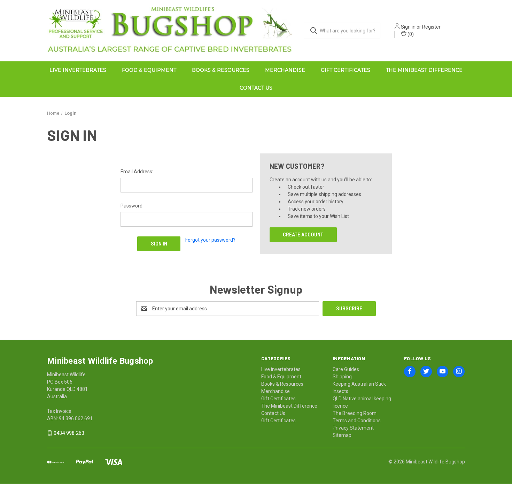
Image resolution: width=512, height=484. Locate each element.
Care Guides (346, 369)
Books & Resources (220, 70)
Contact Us (256, 88)
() (410, 34)
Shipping (342, 376)
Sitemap (342, 435)
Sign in (408, 27)
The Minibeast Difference (424, 70)
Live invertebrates (77, 70)
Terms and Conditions (357, 420)
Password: (132, 205)
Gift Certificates (345, 70)
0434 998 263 (69, 433)
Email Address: (137, 171)
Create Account (303, 234)
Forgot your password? (210, 239)
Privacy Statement (353, 427)
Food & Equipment (149, 70)
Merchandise (285, 70)
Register (431, 27)
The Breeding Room (355, 413)
